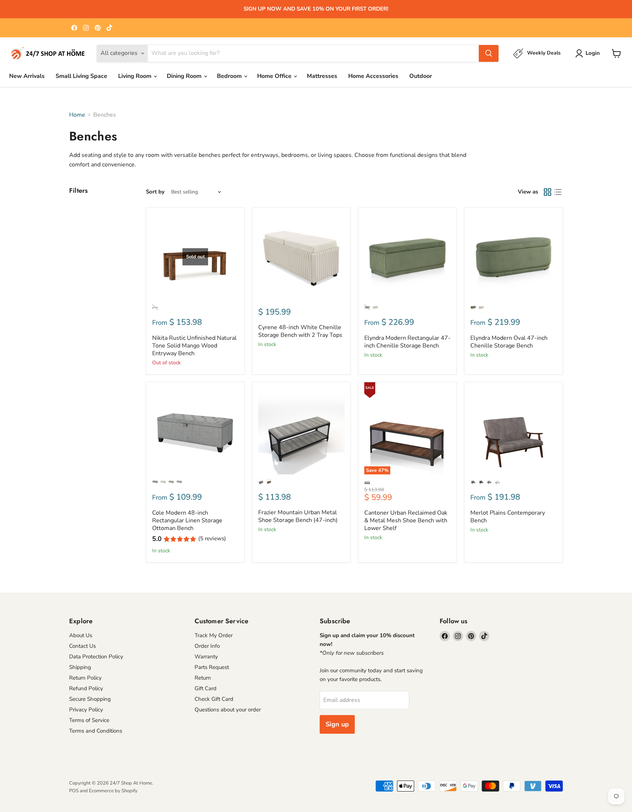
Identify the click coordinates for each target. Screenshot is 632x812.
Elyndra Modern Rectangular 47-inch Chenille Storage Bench (407, 342)
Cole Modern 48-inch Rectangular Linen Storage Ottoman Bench (187, 520)
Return (203, 677)
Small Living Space (81, 76)
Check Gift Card (214, 699)
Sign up (337, 724)
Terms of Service (89, 720)
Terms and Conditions (95, 730)
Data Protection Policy (96, 656)
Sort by (155, 192)
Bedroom (230, 76)
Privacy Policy (86, 709)
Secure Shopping (90, 699)
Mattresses (322, 76)
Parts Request (212, 667)
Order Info (207, 646)
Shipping (80, 667)
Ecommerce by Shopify (113, 790)
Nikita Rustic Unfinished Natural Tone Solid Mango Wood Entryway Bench (194, 345)
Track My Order (214, 635)
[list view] (558, 192)
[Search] (489, 53)
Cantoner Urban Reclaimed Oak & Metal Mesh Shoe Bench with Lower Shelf (405, 520)
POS (74, 790)
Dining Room (185, 76)
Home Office (275, 76)
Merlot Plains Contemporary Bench (507, 517)
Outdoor (420, 76)
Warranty (206, 656)
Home (77, 115)
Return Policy (85, 677)
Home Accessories (373, 76)
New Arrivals (27, 76)
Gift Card (206, 688)
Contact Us (82, 646)
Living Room (135, 76)
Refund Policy (86, 688)
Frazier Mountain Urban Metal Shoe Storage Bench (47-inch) (298, 516)
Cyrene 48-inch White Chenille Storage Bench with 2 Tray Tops (300, 331)
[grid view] (547, 192)
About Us (80, 635)
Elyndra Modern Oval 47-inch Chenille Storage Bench (509, 342)
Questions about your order (228, 709)
